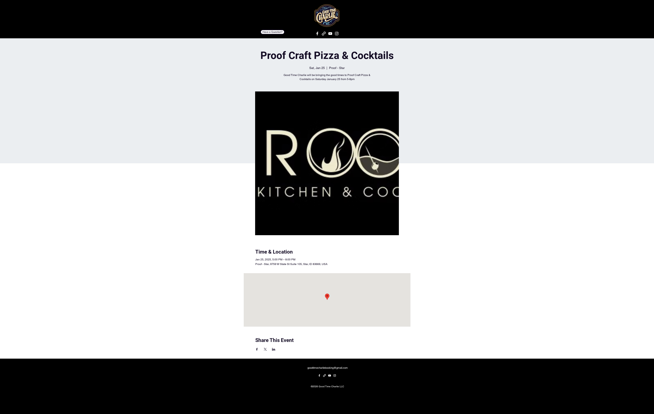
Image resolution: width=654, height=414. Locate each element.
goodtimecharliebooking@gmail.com (327, 367)
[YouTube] (330, 33)
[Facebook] (317, 33)
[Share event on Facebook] (257, 349)
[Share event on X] (265, 349)
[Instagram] (336, 33)
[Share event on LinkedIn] (273, 349)
